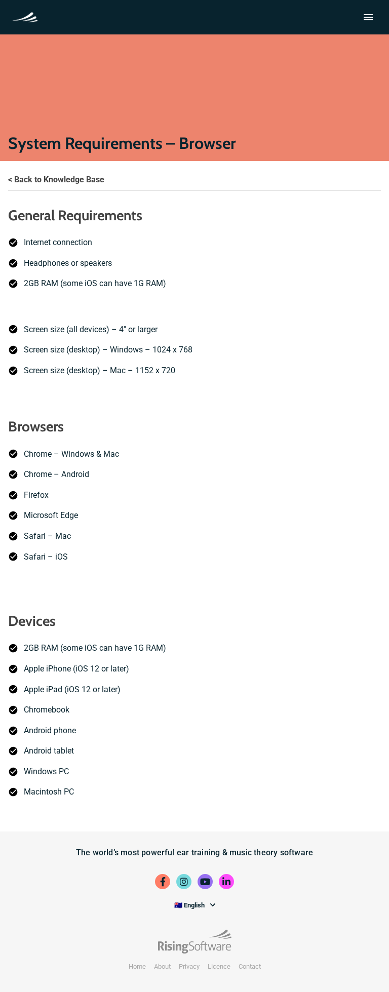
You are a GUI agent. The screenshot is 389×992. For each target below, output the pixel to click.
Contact (250, 966)
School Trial (27, 16)
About (162, 966)
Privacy (189, 966)
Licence (219, 966)
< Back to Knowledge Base (56, 179)
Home (137, 966)
